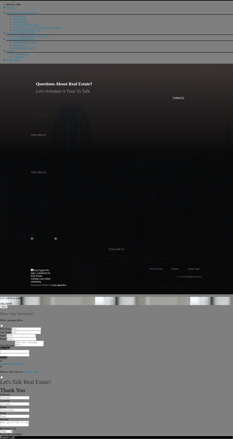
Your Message (7, 345)
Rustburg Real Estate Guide (27, 30)
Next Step (5, 348)
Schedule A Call (21, 54)
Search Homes (13, 59)
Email (3, 335)
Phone (3, 339)
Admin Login (194, 269)
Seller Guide (19, 45)
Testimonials (19, 56)
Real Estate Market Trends (26, 24)
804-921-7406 (13, 4)
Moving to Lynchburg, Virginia (22, 12)
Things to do (19, 16)
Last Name (5, 332)
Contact (10, 7)
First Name (5, 329)
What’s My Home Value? (25, 42)
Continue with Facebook (12, 363)
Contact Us (178, 97)
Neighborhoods (20, 21)
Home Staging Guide (23, 48)
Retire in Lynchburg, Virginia (21, 33)
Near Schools (19, 18)
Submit (3, 358)
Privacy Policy (156, 269)
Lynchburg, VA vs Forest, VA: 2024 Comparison (37, 27)
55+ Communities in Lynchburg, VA (31, 36)
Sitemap (175, 269)
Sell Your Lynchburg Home (20, 39)
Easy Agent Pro (59, 285)
